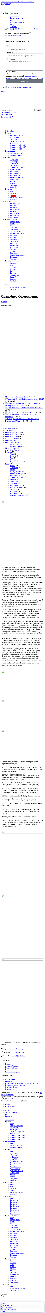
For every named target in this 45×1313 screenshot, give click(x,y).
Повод (7, 464)
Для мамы (13, 206)
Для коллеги (14, 213)
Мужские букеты (11, 448)
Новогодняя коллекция (18, 495)
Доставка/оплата (11, 1066)
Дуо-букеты (14, 143)
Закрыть (4, 302)
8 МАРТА (13, 165)
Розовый (13, 267)
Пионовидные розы (17, 233)
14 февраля (14, 160)
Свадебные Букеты (17, 141)
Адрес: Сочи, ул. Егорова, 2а (14, 1049)
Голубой (13, 281)
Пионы (12, 224)
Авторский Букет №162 (34, 399)
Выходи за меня (15, 169)
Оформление (14, 289)
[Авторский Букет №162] (15, 399)
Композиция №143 (28, 412)
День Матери (14, 171)
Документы (9, 1089)
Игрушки (13, 199)
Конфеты (13, 193)
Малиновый (14, 275)
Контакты (13, 27)
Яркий (12, 271)
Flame (12, 454)
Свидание (13, 185)
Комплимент (14, 179)
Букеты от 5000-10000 (18, 147)
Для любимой (15, 204)
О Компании (14, 16)
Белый (12, 265)
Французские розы (17, 255)
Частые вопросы (16, 18)
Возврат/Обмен (16, 25)
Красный (13, 263)
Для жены (13, 211)
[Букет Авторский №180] (15, 408)
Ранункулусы (15, 222)
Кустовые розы (15, 231)
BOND (10, 1099)
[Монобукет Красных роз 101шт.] (18, 419)
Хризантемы (14, 229)
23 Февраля (14, 164)
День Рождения (15, 173)
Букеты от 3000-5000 (17, 145)
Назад (12, 1124)
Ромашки (13, 251)
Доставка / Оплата (17, 22)
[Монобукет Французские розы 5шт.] (19, 403)
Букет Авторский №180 (34, 408)
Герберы (13, 249)
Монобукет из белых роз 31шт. (17, 397)
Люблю (12, 181)
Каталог (8, 1064)
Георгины (13, 259)
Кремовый (13, 273)
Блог (11, 20)
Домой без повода (16, 177)
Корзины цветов (16, 153)
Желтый (13, 279)
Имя (8, 46)
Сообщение (11, 59)
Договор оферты (11, 1087)
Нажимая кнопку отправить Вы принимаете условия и (24, 76)
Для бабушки (14, 209)
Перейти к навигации (9, 2)
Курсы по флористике (18, 287)
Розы (11, 226)
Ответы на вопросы (12, 1072)
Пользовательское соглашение (16, 1085)
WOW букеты (15, 139)
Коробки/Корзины (12, 442)
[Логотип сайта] (9, 108)
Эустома (13, 237)
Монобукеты (14, 137)
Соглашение (11, 72)
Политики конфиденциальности (30, 78)
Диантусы (13, 243)
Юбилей (13, 187)
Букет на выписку (16, 167)
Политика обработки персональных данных (21, 1083)
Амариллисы (14, 245)
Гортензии (13, 239)
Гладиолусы (14, 241)
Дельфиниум (14, 257)
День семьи (14, 475)
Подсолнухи (14, 253)
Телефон (9, 52)
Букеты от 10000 (16, 149)
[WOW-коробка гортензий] (15, 414)
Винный (13, 277)
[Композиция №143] (13, 412)
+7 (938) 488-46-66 (17, 1052)
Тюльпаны (13, 227)
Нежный (13, 269)
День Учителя (15, 175)
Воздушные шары (16, 197)
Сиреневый (14, 283)
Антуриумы (14, 247)
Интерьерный (15, 217)
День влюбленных (16, 487)
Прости (12, 183)
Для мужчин (14, 215)
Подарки (8, 452)
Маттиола (13, 235)
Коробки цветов (16, 155)
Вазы (11, 191)
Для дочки (13, 207)
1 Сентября (14, 162)
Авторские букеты (16, 135)
